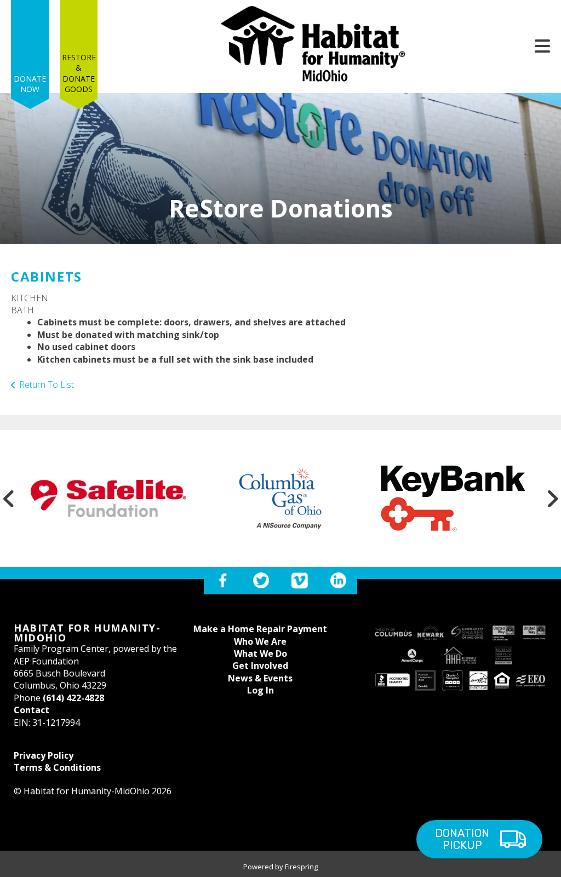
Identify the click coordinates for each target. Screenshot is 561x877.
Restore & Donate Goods (79, 73)
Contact (31, 710)
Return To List (46, 385)
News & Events (260, 678)
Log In (260, 690)
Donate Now (30, 84)
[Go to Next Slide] (552, 498)
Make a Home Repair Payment (260, 629)
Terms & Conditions (57, 767)
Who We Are (260, 641)
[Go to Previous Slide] (9, 498)
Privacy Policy (43, 755)
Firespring (301, 867)
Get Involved (260, 666)
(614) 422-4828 (73, 698)
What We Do (260, 653)
